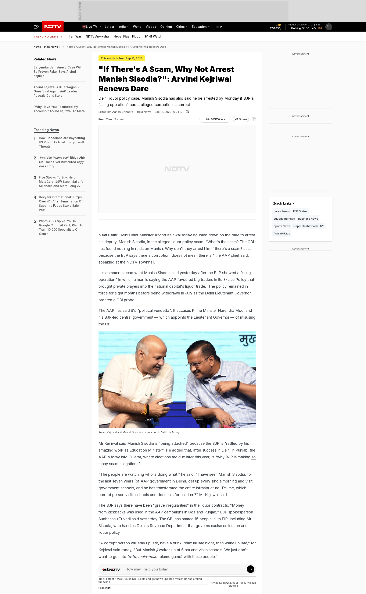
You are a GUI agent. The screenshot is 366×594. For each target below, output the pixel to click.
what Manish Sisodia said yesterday (165, 273)
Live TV (92, 26)
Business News (308, 218)
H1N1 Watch (153, 36)
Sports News (282, 226)
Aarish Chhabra (122, 111)
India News (144, 111)
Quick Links (282, 203)
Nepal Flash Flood (127, 36)
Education (199, 26)
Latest (109, 26)
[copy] (254, 119)
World (137, 26)
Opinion (166, 26)
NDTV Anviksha (97, 36)
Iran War (75, 36)
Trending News (46, 130)
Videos (151, 26)
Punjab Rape (282, 233)
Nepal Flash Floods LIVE (309, 226)
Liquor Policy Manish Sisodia (242, 584)
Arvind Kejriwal (220, 582)
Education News (284, 218)
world (106, 581)
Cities (180, 26)
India (122, 26)
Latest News (282, 211)
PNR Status (300, 211)
